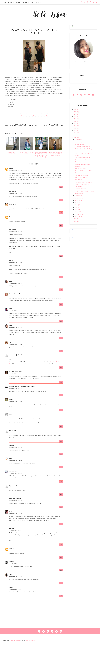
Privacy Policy (17, 640)
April (76, 209)
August (77, 200)
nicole (11, 168)
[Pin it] (40, 115)
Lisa (10, 281)
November (78, 142)
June (76, 205)
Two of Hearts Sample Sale (82, 157)
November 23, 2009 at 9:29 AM (15, 262)
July (76, 202)
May (76, 207)
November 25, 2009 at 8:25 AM (15, 500)
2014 (75, 126)
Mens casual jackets (15, 498)
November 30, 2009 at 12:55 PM (15, 589)
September (78, 198)
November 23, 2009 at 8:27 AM (15, 206)
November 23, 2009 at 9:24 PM (15, 388)
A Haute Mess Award (80, 144)
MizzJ (11, 399)
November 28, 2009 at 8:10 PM (15, 551)
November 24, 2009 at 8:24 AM (15, 447)
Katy (10, 308)
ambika (11, 445)
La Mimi (11, 528)
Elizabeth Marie (14, 431)
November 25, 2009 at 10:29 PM (15, 513)
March (77, 212)
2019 (75, 114)
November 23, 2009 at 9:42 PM (15, 416)
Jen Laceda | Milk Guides (16, 355)
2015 (75, 123)
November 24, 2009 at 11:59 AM (15, 460)
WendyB (11, 561)
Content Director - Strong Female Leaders (22, 386)
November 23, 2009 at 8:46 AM (15, 231)
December (78, 139)
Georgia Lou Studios (30, 640)
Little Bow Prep (14, 549)
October (77, 195)
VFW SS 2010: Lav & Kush (82, 180)
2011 (75, 132)
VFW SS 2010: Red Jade (81, 177)
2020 (75, 112)
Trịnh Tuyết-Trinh (14, 486)
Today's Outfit (34, 36)
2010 (75, 135)
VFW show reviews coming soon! (84, 182)
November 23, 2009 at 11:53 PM (15, 432)
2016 (75, 121)
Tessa (11, 217)
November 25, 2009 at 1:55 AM (15, 487)
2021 (75, 109)
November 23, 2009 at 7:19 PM (15, 357)
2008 (75, 219)
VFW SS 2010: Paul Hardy (82, 175)
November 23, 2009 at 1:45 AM (15, 170)
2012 (75, 130)
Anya (10, 458)
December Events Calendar (82, 146)
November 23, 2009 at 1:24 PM (15, 310)
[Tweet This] (22, 115)
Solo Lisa (11, 640)
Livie (10, 414)
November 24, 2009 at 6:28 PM (15, 473)
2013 (75, 128)
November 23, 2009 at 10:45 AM (15, 296)
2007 (75, 221)
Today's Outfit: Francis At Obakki (84, 191)
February (77, 214)
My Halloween (79, 193)
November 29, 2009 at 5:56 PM (15, 576)
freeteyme (12, 204)
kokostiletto (13, 471)
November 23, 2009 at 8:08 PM (15, 373)
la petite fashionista (15, 371)
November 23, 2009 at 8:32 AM (15, 218)
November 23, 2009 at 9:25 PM (15, 401)
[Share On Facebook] (28, 115)
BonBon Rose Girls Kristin (17, 294)
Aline (10, 342)
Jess (10, 574)
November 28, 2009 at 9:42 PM (15, 563)
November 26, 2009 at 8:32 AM (15, 530)
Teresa (11, 587)
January (77, 216)
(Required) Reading (80, 188)
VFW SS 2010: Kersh (80, 168)
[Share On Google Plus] (34, 115)
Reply (61, 187)
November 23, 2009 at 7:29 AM (15, 193)
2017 (75, 119)
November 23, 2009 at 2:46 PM (15, 327)
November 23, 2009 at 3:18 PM (15, 344)
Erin (10, 511)
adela (11, 260)
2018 (75, 116)
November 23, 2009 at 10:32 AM (15, 283)
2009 (75, 137)
